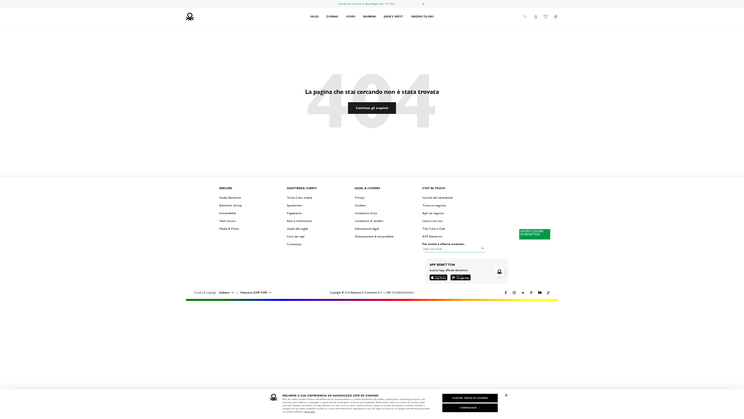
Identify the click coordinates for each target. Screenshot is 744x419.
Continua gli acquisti (372, 108)
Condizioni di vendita (369, 221)
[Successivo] (423, 4)
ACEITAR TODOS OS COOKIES (470, 398)
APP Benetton (432, 236)
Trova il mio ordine (299, 197)
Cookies (360, 205)
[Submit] (482, 248)
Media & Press (229, 228)
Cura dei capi (296, 236)
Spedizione (294, 205)
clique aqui (309, 411)
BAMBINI (369, 16)
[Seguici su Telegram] (523, 293)
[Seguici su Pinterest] (531, 292)
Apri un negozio (433, 213)
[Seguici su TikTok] (548, 292)
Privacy (359, 197)
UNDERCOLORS (422, 16)
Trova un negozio (434, 205)
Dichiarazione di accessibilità (374, 236)
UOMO (351, 16)
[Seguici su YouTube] (540, 292)
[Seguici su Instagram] (514, 292)
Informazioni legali (367, 228)
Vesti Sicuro (227, 221)
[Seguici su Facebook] (506, 292)
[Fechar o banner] (506, 395)
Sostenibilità (227, 213)
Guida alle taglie (297, 228)
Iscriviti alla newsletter (437, 197)
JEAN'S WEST (393, 16)
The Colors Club (433, 228)
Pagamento (294, 213)
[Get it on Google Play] (460, 277)
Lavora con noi (432, 221)
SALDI (314, 16)
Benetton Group (230, 205)
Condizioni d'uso (366, 213)
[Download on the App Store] (438, 277)
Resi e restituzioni (299, 221)
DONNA (332, 16)
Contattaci (294, 244)
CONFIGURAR (468, 407)
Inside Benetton (230, 197)
